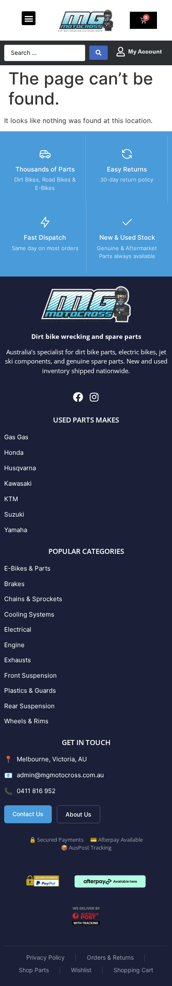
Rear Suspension (29, 706)
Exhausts (17, 660)
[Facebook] (78, 397)
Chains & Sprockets (33, 599)
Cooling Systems (29, 614)
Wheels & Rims (26, 721)
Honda (13, 452)
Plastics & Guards (30, 690)
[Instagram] (94, 397)
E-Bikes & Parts (27, 568)
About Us (78, 814)
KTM (11, 499)
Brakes (14, 584)
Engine (14, 645)
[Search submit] (98, 53)
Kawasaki (18, 483)
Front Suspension (30, 675)
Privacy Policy (45, 957)
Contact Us (28, 813)
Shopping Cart (133, 969)
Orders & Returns (110, 957)
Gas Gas (16, 437)
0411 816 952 (36, 791)
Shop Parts (34, 969)
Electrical (17, 629)
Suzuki (14, 514)
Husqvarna (20, 468)
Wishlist (81, 969)
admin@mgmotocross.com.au (60, 775)
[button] (28, 18)
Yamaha (15, 530)
